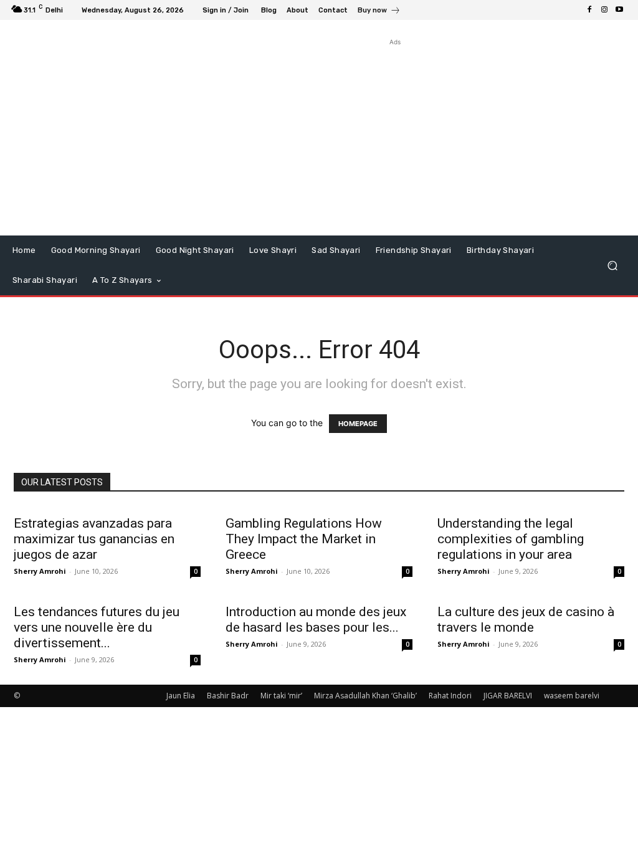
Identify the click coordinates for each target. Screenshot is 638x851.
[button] (612, 265)
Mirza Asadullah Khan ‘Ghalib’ (365, 695)
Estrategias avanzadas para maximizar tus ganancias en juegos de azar (94, 539)
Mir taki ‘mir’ (281, 695)
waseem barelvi (571, 695)
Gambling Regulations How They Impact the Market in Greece (304, 539)
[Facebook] (589, 9)
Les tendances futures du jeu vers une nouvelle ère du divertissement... (96, 627)
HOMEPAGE (358, 423)
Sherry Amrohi (40, 571)
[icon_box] (379, 11)
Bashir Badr (228, 695)
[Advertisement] (395, 136)
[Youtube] (619, 9)
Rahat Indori (450, 695)
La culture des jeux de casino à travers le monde (525, 619)
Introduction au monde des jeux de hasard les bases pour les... (316, 619)
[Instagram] (604, 9)
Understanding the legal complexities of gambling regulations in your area (510, 539)
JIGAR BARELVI (507, 695)
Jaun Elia (180, 695)
